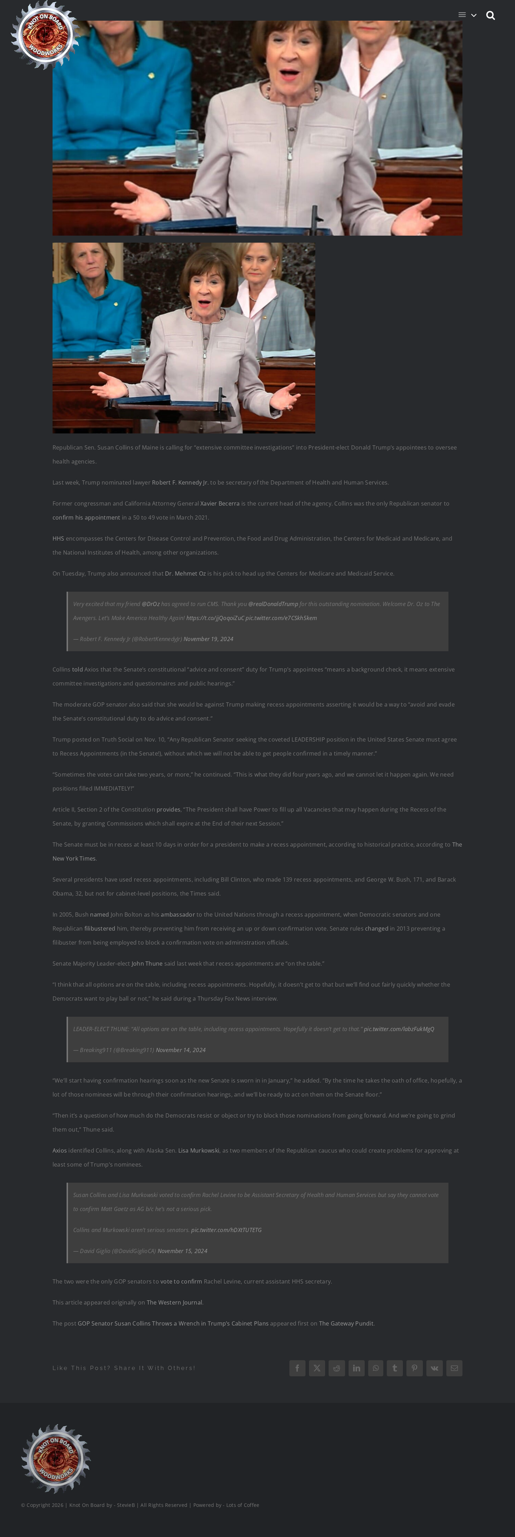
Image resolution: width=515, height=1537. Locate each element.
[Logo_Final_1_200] (56, 1427)
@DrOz (151, 604)
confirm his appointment (87, 517)
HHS (58, 538)
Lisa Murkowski (198, 1150)
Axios (60, 1150)
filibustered (100, 928)
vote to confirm (181, 1281)
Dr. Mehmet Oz (185, 573)
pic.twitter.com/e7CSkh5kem (281, 618)
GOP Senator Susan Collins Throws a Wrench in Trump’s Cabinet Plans (173, 1323)
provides (168, 809)
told (77, 669)
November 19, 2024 (208, 639)
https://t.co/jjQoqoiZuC (215, 618)
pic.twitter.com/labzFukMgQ (399, 1029)
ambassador (178, 914)
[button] (491, 14)
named (100, 914)
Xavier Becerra (220, 503)
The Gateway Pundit (346, 1323)
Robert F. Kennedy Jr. (180, 482)
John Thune (147, 963)
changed (377, 928)
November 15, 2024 (182, 1251)
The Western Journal (174, 1302)
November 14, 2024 (181, 1050)
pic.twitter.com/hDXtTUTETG (226, 1230)
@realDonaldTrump (273, 604)
